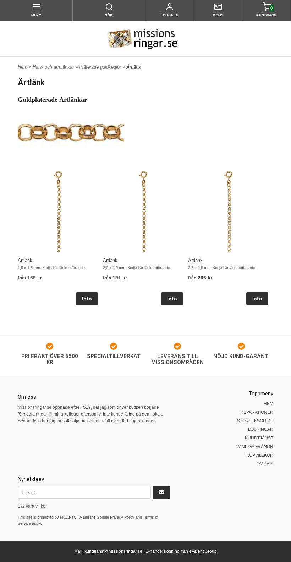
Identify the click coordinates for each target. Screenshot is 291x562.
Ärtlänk (25, 260)
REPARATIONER (256, 412)
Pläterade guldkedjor (100, 67)
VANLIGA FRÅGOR (254, 446)
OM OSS (265, 463)
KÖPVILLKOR (259, 455)
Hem (22, 67)
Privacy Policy (122, 517)
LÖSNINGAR (260, 429)
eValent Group (203, 551)
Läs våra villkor (32, 506)
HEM (268, 403)
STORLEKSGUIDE (255, 420)
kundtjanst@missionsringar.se (113, 551)
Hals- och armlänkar (54, 67)
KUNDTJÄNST (259, 437)
